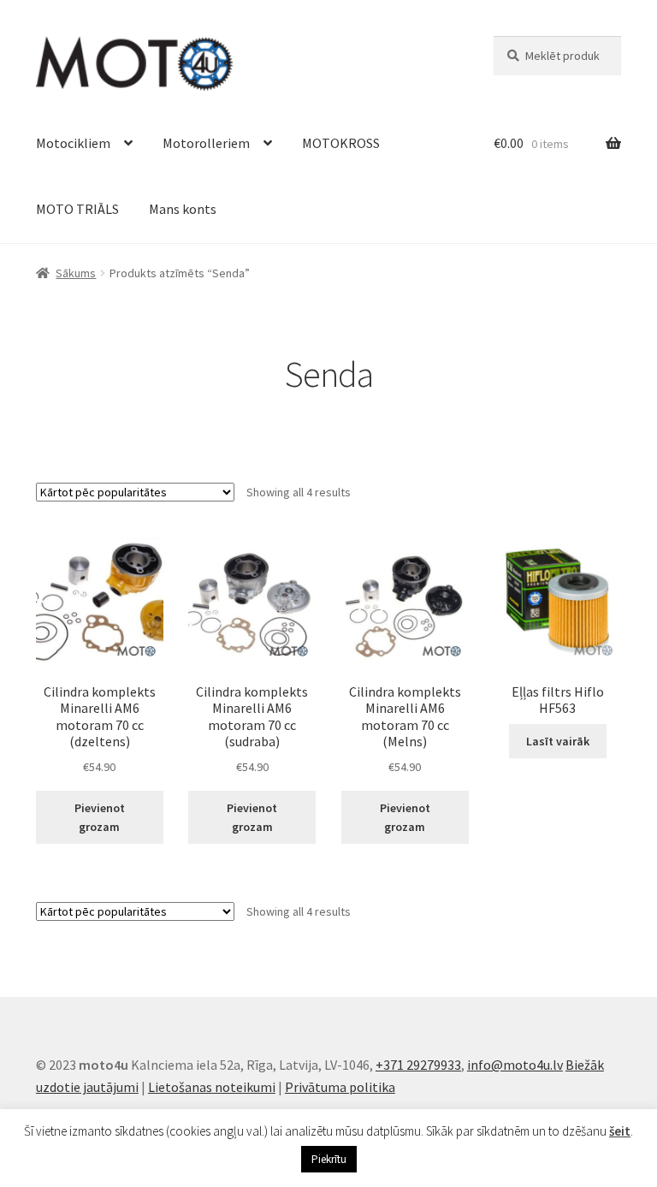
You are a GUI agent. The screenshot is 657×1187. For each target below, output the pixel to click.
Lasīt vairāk (557, 741)
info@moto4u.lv (515, 1064)
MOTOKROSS (341, 142)
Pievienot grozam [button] (99, 817)
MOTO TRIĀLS (77, 208)
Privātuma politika (340, 1086)
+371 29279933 (418, 1064)
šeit (619, 1131)
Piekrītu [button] (328, 1159)
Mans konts (182, 208)
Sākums (76, 273)
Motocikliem (73, 142)
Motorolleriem (206, 142)
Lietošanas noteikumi (211, 1086)
